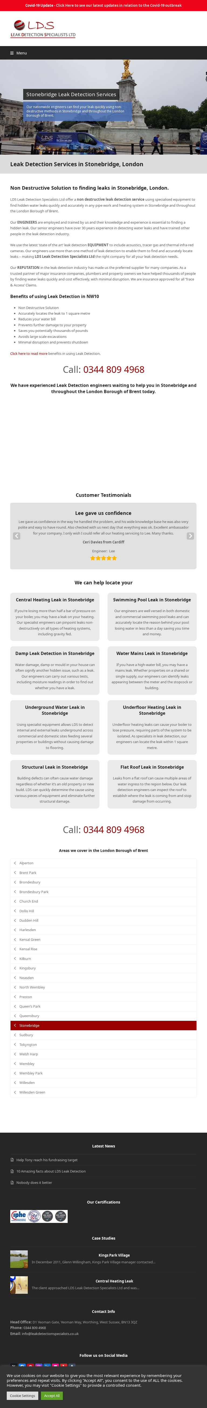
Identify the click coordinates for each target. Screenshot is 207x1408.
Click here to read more (28, 353)
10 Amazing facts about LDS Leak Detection (51, 1171)
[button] (18, 53)
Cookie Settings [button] (22, 1395)
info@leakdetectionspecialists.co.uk (50, 1333)
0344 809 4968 (113, 369)
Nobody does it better (34, 1182)
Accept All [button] (52, 1395)
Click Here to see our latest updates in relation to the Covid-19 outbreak (119, 5)
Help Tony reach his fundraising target (47, 1159)
